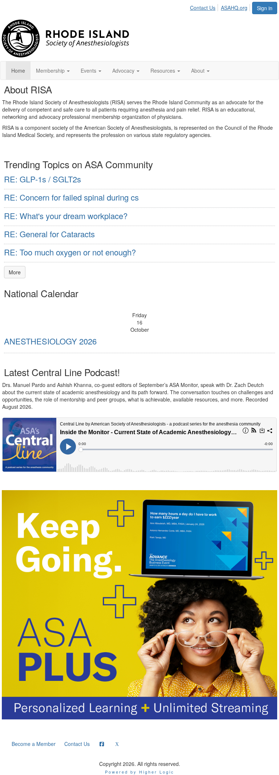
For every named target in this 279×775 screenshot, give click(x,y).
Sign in (264, 8)
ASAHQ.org (234, 7)
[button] (53, 70)
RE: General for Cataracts (49, 233)
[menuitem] (204, 6)
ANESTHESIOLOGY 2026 (50, 341)
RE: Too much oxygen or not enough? (70, 252)
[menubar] (220, 6)
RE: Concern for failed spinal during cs (71, 197)
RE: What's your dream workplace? (66, 215)
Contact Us (202, 7)
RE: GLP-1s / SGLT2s (42, 179)
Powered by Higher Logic (139, 772)
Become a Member (34, 743)
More (15, 272)
